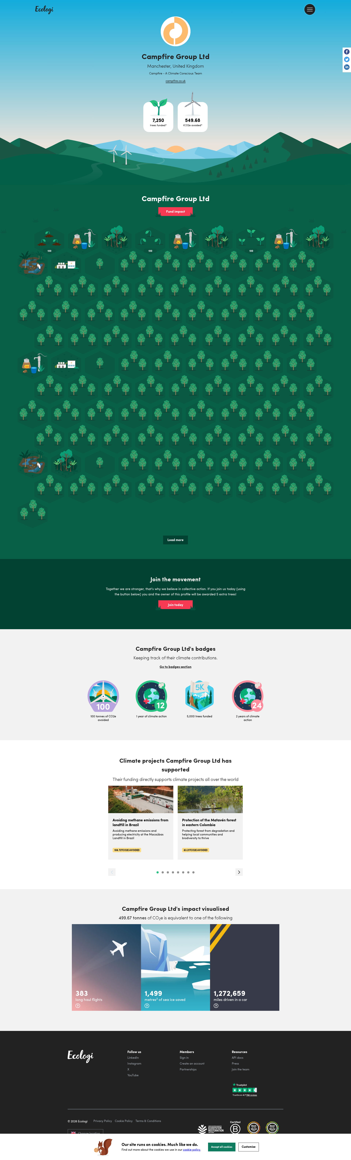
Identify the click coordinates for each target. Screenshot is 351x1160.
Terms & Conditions (148, 1121)
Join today (175, 604)
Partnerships (188, 1069)
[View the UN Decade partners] (211, 1129)
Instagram (134, 1063)
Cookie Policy (124, 1121)
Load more (175, 539)
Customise (249, 1146)
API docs (237, 1057)
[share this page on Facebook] (347, 52)
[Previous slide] (112, 872)
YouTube (133, 1075)
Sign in (184, 1057)
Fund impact (175, 211)
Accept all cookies (221, 1146)
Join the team (240, 1069)
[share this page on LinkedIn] (347, 67)
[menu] (309, 9)
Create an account (192, 1063)
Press (235, 1063)
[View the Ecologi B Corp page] (235, 1130)
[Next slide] (239, 872)
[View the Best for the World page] (254, 1130)
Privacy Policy (102, 1121)
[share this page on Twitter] (347, 60)
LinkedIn (133, 1057)
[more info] (78, 1005)
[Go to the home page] (44, 10)
